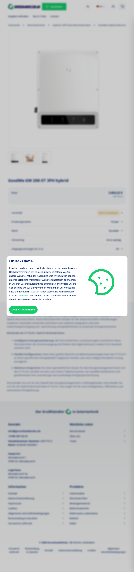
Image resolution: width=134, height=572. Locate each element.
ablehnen (23, 295)
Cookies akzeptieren (23, 309)
